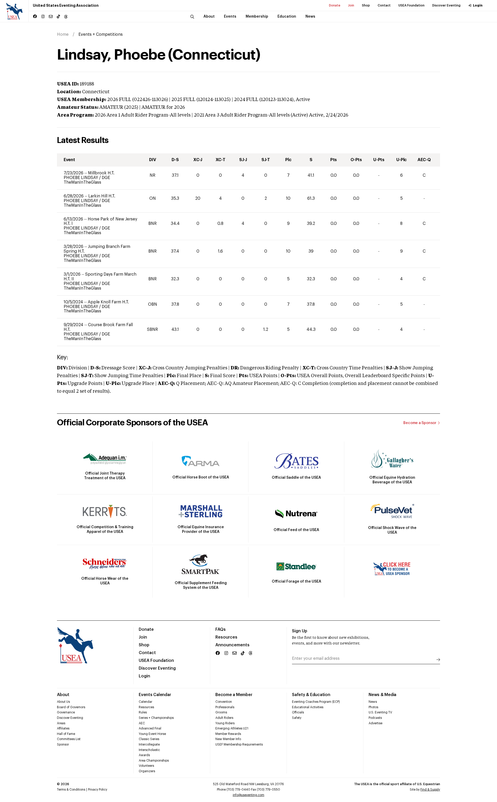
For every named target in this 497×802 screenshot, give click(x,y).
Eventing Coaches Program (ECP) (316, 701)
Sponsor (63, 744)
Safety (296, 717)
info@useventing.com (248, 795)
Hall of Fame (66, 733)
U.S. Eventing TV (380, 712)
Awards (144, 755)
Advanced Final (150, 728)
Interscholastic (149, 749)
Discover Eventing (446, 5)
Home (63, 34)
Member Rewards (228, 733)
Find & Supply (430, 789)
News (373, 701)
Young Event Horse (152, 733)
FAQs (220, 629)
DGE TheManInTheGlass (87, 180)
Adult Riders (224, 717)
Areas (61, 723)
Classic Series (149, 739)
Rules (143, 712)
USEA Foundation (411, 5)
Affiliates (63, 728)
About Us (63, 701)
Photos (373, 707)
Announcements (232, 645)
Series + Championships (156, 717)
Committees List (69, 739)
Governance (66, 712)
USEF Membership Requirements (239, 744)
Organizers (147, 771)
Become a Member (233, 695)
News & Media (382, 695)
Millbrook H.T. (101, 173)
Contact (384, 5)
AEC (142, 723)
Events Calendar (155, 695)
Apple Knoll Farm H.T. (108, 302)
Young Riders (225, 723)
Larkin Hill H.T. (101, 196)
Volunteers (146, 765)
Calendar (145, 701)
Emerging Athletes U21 (231, 728)
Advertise (375, 723)
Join (351, 5)
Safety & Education (311, 695)
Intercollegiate (149, 744)
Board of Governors (71, 707)
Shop (366, 5)
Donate (334, 5)
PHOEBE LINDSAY (81, 178)
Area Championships (154, 760)
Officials (298, 712)
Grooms (221, 712)
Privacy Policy (97, 789)
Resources (226, 637)
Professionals (224, 707)
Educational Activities (307, 707)
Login (478, 5)
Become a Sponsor (419, 423)
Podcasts (375, 717)
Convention (223, 701)
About (63, 695)
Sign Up (299, 631)
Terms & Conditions (71, 789)
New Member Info (228, 739)
